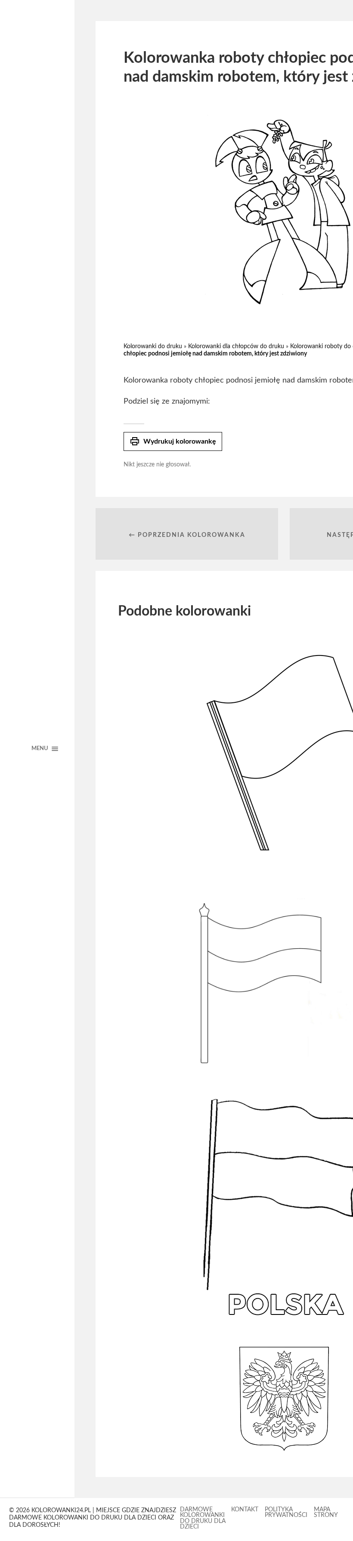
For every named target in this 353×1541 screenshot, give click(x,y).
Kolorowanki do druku (153, 346)
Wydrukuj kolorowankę (173, 441)
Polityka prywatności (286, 1513)
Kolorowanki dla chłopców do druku (236, 346)
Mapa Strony (326, 1513)
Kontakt (244, 1510)
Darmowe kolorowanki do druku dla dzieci (203, 1518)
